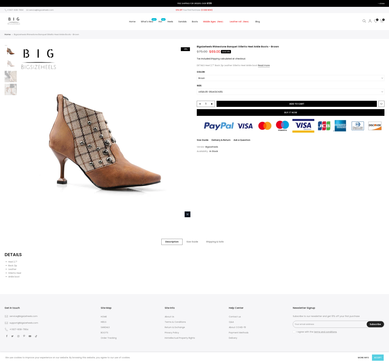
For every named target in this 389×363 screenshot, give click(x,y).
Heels (170, 21)
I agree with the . (317, 331)
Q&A (231, 321)
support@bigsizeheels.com (24, 322)
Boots (195, 21)
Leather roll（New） (240, 21)
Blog (257, 21)
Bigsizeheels (211, 146)
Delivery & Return (221, 140)
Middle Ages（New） (213, 21)
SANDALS (105, 327)
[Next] (187, 132)
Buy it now (290, 112)
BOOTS (104, 332)
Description (172, 241)
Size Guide (202, 140)
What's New (148, 21)
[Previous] (23, 132)
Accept (378, 357)
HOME (104, 316)
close (381, 3)
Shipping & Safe (215, 241)
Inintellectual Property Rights (180, 337)
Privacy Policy (172, 332)
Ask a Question (242, 140)
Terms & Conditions (175, 321)
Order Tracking (109, 337)
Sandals (182, 21)
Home (132, 21)
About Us (169, 316)
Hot (161, 21)
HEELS (103, 321)
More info (363, 357)
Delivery (233, 337)
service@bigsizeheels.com (41, 10)
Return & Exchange (175, 327)
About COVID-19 (237, 327)
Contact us (235, 316)
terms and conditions (325, 331)
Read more (264, 65)
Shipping (215, 58)
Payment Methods (238, 332)
